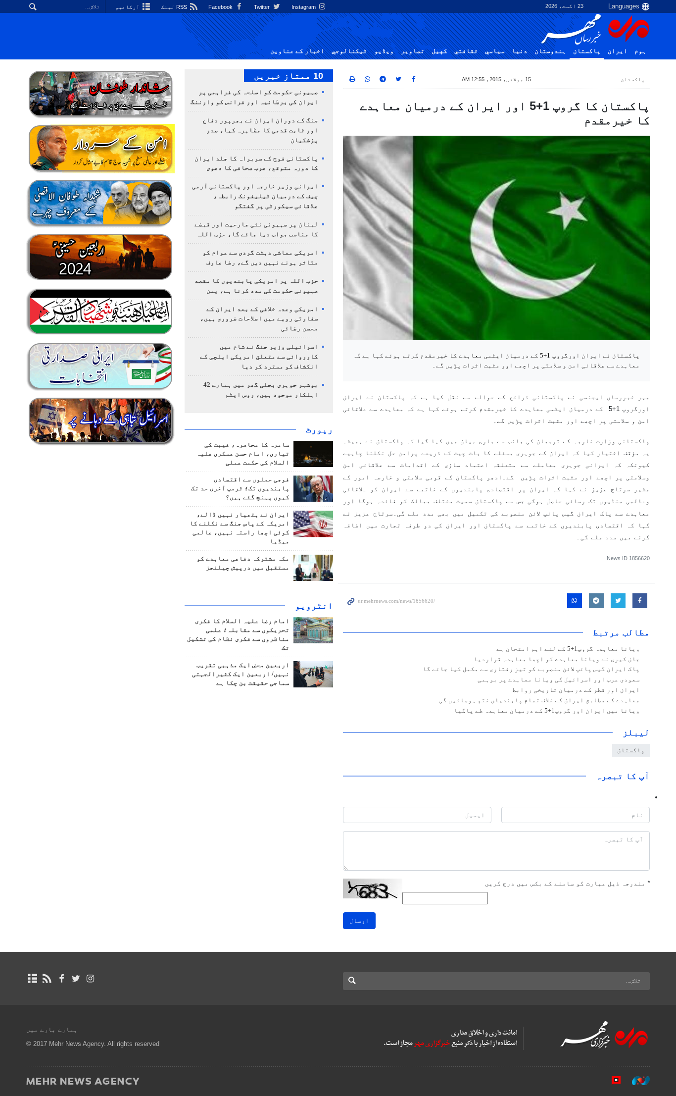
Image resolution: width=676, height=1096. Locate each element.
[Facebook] (61, 979)
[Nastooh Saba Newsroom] (636, 1080)
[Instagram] (90, 979)
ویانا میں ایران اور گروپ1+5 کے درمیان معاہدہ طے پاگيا (547, 710)
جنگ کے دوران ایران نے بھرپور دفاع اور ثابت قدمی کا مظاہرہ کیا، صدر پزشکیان (260, 130)
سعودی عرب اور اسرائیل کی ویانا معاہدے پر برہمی (559, 679)
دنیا (520, 51)
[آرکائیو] (32, 979)
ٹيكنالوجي (349, 51)
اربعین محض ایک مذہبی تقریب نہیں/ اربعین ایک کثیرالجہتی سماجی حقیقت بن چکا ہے (241, 674)
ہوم (640, 51)
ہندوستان (550, 51)
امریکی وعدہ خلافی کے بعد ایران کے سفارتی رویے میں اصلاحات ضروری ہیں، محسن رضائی (259, 319)
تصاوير (413, 51)
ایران (618, 51)
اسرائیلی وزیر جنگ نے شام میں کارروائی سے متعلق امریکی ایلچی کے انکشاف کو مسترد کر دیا (259, 356)
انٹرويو (314, 606)
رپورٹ (319, 429)
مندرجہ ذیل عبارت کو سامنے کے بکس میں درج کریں (567, 883)
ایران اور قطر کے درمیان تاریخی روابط (576, 689)
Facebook (221, 7)
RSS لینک (175, 7)
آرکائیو (128, 7)
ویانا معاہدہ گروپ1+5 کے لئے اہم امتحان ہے (568, 648)
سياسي (495, 51)
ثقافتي (466, 51)
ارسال (359, 920)
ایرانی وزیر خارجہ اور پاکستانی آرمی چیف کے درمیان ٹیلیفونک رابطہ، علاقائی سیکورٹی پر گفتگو (255, 196)
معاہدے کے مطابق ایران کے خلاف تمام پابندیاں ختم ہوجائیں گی (539, 700)
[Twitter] (76, 979)
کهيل (439, 51)
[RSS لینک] (47, 979)
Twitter (262, 7)
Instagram (304, 7)
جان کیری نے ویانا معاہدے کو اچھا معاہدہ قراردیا (557, 659)
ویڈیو (384, 51)
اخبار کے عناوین (297, 51)
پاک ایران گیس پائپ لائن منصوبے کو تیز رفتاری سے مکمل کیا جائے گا (531, 669)
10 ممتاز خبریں (288, 76)
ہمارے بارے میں (52, 1029)
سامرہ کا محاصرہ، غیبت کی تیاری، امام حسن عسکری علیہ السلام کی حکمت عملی (243, 453)
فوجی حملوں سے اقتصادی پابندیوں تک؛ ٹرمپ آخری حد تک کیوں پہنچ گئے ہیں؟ (240, 488)
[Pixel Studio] (611, 1080)
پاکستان (587, 51)
